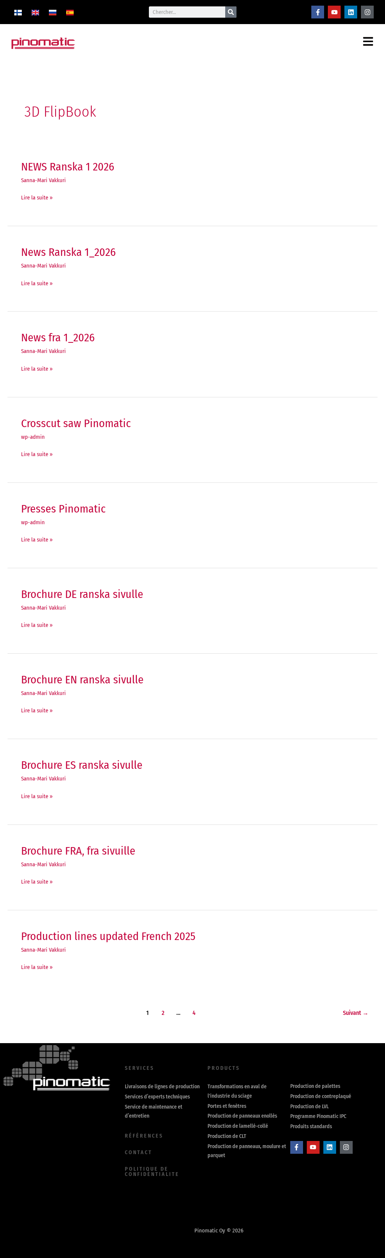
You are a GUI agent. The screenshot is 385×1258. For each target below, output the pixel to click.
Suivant (355, 1012)
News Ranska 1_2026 (68, 252)
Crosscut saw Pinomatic (76, 423)
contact (138, 1152)
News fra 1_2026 (58, 337)
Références (144, 1136)
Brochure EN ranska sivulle (82, 679)
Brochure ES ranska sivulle (81, 765)
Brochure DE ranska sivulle (82, 594)
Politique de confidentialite (152, 1171)
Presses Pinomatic (63, 509)
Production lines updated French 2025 (108, 936)
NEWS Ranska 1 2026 (67, 166)
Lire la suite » (37, 197)
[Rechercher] (230, 12)
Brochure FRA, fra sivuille (78, 851)
